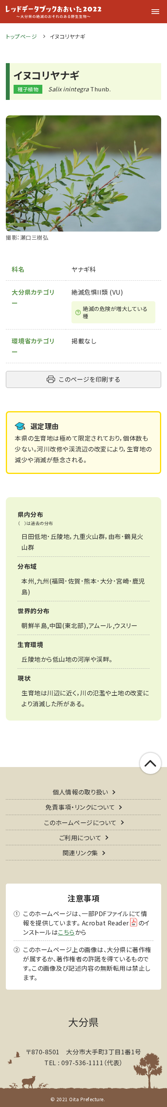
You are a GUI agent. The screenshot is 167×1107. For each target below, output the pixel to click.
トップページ (21, 36)
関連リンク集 (80, 852)
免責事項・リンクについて (80, 807)
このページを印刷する (89, 379)
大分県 (83, 1021)
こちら (66, 932)
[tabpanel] (83, 178)
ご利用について (80, 837)
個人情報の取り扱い (80, 791)
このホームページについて (80, 822)
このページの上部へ (150, 763)
